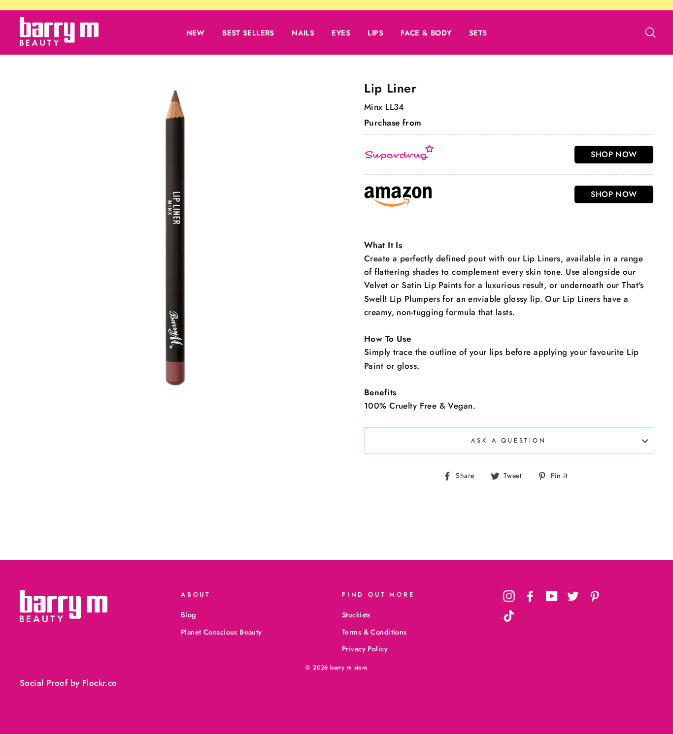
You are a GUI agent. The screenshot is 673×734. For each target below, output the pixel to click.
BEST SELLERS (248, 33)
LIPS (375, 33)
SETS (478, 33)
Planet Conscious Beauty (221, 632)
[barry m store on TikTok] (509, 615)
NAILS (303, 33)
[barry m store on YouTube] (552, 596)
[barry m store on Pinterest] (595, 596)
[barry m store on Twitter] (573, 596)
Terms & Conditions (374, 632)
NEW (195, 33)
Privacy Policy (365, 649)
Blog (188, 615)
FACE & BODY (426, 33)
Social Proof (43, 683)
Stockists (356, 615)
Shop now (614, 154)
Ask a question (508, 440)
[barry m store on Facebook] (530, 596)
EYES (341, 33)
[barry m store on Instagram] (509, 596)
